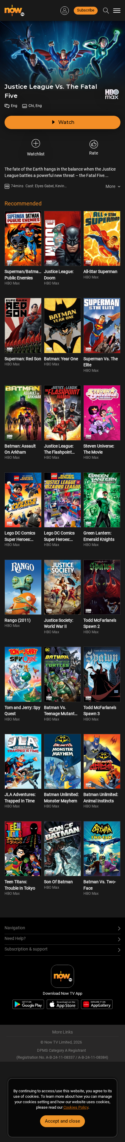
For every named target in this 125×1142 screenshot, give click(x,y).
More (110, 186)
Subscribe (85, 10)
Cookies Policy (75, 1107)
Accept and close (62, 1121)
